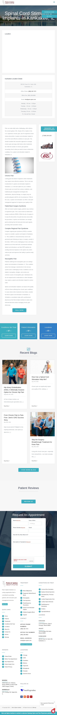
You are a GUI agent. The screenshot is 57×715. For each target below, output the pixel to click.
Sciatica (43, 608)
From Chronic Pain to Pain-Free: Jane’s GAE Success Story (14, 417)
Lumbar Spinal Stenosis (47, 601)
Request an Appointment (26, 644)
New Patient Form (9, 661)
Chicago (25, 655)
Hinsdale (25, 671)
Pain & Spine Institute (16, 707)
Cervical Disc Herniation (47, 589)
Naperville (25, 665)
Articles (6, 634)
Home (6, 616)
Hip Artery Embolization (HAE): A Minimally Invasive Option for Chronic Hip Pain (14, 389)
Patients (7, 618)
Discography (26, 597)
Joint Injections (26, 600)
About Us (7, 629)
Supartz (25, 614)
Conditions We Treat (10, 624)
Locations (7, 626)
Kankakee (25, 660)
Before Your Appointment (11, 659)
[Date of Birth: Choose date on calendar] (43, 523)
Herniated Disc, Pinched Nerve (47, 595)
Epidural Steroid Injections (47, 592)
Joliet (24, 657)
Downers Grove (27, 673)
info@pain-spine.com (30, 99)
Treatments (7, 621)
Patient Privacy (8, 666)
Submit (28, 566)
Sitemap (7, 637)
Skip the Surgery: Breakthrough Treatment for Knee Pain (42, 442)
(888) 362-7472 (32, 91)
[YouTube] (28, 697)
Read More (6, 406)
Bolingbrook (26, 668)
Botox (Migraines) (27, 590)
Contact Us (7, 631)
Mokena (25, 663)
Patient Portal (8, 656)
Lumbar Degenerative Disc (48, 599)
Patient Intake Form (9, 664)
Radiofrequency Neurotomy (27, 604)
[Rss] (25, 697)
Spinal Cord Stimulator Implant (28, 608)
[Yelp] (31, 697)
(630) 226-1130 (47, 135)
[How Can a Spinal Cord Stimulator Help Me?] (42, 367)
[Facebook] (21, 697)
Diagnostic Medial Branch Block (29, 594)
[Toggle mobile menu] (54, 2)
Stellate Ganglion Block (29, 612)
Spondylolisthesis (45, 611)
